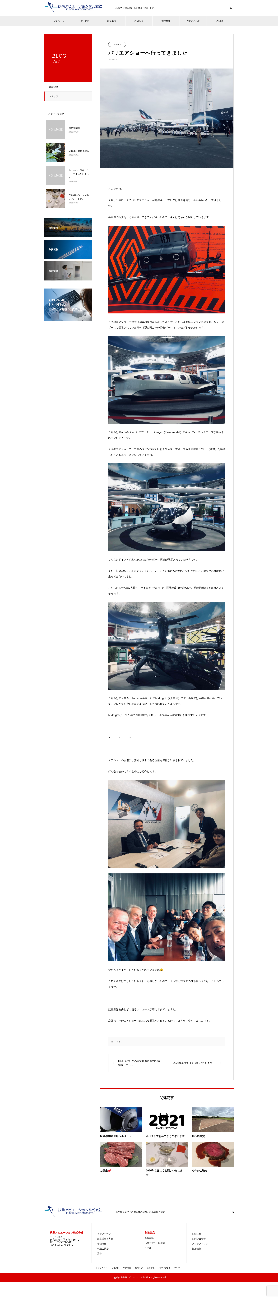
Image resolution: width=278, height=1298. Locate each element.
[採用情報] (68, 278)
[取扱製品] (68, 256)
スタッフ (53, 96)
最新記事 (53, 86)
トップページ (57, 20)
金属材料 (149, 1238)
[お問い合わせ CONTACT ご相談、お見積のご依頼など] (68, 318)
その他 (148, 1248)
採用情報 (166, 20)
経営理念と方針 (105, 1238)
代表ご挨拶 (103, 1248)
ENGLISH (220, 20)
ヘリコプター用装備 (155, 1243)
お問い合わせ (193, 20)
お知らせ (138, 20)
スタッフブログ (56, 113)
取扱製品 (111, 20)
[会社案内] (68, 235)
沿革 (99, 1253)
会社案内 (84, 20)
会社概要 (101, 1243)
